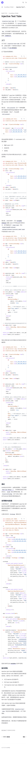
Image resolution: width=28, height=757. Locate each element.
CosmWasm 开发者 (13, 13)
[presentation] (14, 73)
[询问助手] (24, 56)
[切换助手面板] (26, 2)
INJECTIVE (4, 13)
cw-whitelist (13, 48)
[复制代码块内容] (22, 56)
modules (13, 663)
